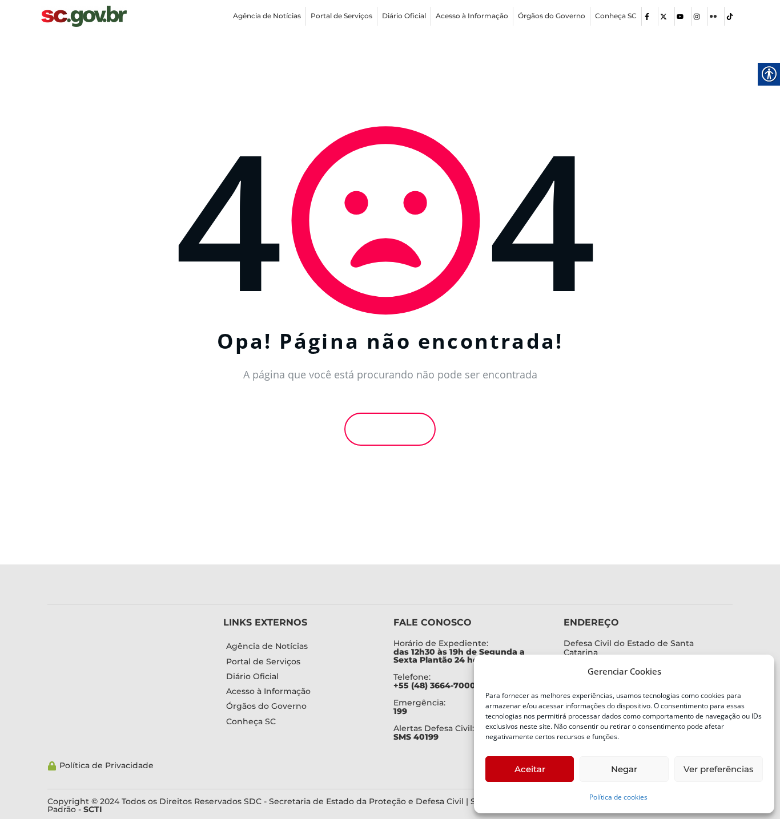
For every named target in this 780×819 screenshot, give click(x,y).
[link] (84, 16)
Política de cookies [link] (618, 797)
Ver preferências (718, 769)
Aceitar (529, 769)
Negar (624, 769)
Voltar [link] (393, 429)
